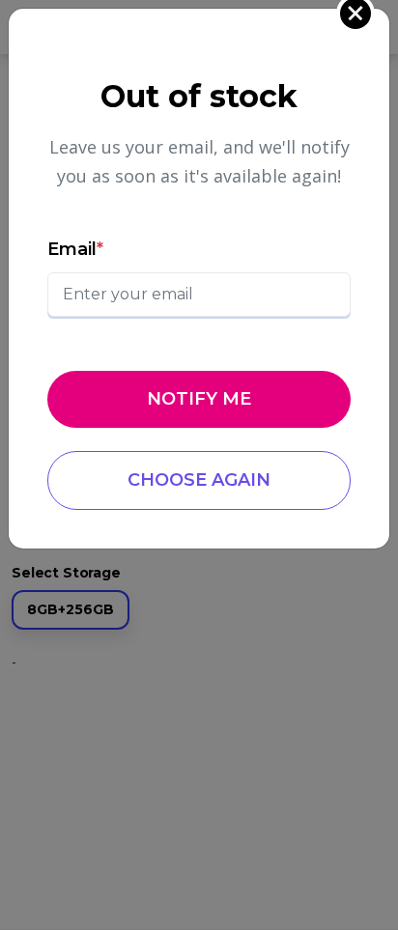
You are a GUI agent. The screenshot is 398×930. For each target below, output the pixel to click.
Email (75, 249)
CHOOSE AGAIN (199, 480)
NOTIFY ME (199, 398)
